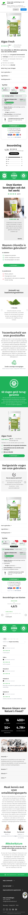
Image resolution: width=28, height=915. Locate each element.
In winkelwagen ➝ (14, 265)
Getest (3, 778)
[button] (2, 217)
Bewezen (3, 769)
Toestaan (23, 9)
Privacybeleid (10, 913)
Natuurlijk (3, 756)
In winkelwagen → (14, 126)
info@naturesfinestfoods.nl (10, 901)
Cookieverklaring (17, 913)
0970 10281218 (21, 874)
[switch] (25, 897)
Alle (5, 638)
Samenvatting (14, 153)
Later (16, 9)
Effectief (3, 773)
